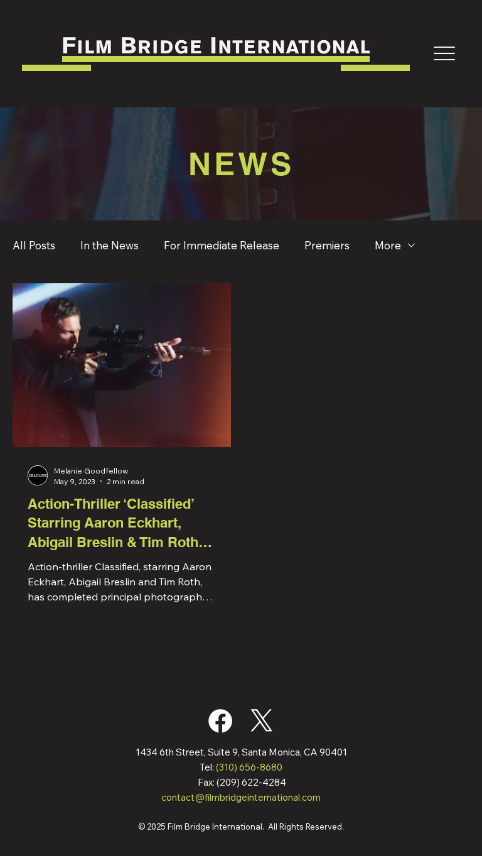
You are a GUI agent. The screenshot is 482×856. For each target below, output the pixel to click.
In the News (109, 245)
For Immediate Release (221, 245)
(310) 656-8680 (249, 767)
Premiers (327, 245)
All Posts (34, 245)
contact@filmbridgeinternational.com (241, 797)
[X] (261, 721)
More (388, 245)
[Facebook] (220, 721)
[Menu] (444, 53)
